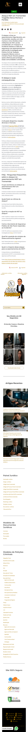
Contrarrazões (7, 585)
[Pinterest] (8, 29)
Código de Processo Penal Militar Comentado (13, 492)
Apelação (6, 634)
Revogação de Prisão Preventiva (10, 654)
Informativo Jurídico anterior (6, 274)
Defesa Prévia (6, 563)
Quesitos (5, 620)
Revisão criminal (7, 652)
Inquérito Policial (7, 607)
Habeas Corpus (6, 605)
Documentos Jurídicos (8, 507)
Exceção (5, 570)
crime (16, 146)
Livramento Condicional (9, 595)
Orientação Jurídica (7, 479)
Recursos (5, 625)
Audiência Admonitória (9, 582)
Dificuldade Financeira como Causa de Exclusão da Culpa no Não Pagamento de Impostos (12, 434)
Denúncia (5, 565)
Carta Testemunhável (9, 639)
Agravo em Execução (9, 580)
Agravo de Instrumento (9, 627)
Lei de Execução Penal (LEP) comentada (12, 494)
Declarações (6, 533)
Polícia (10, 130)
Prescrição (6, 597)
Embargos (6, 642)
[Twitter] (5, 29)
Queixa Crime (6, 617)
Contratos (5, 531)
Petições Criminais (7, 504)
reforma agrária (11, 137)
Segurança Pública (13, 126)
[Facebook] (2, 29)
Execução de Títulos (8, 573)
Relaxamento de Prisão (8, 644)
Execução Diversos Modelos (10, 592)
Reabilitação (6, 622)
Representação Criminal (8, 647)
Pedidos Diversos (7, 657)
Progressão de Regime (9, 600)
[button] (20, 4)
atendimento (5, 109)
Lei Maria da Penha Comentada (10, 497)
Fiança (4, 602)
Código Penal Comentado (9, 484)
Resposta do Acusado (8, 649)
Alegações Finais (7, 558)
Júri (4, 610)
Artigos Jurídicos (7, 482)
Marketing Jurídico (7, 502)
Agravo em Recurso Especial (11, 632)
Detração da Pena (8, 590)
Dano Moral (7, 587)
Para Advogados (7, 499)
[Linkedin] (10, 29)
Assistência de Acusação (8, 560)
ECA (4, 568)
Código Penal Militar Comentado (10, 489)
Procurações (6, 536)
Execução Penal (6, 578)
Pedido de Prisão (7, 615)
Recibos (5, 538)
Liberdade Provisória (8, 612)
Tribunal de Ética (7, 509)
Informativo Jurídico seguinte (22, 274)
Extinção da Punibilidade (9, 575)
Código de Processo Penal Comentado (12, 487)
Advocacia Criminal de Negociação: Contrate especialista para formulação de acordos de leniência (13, 460)
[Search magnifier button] (23, 307)
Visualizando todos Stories (14, 368)
